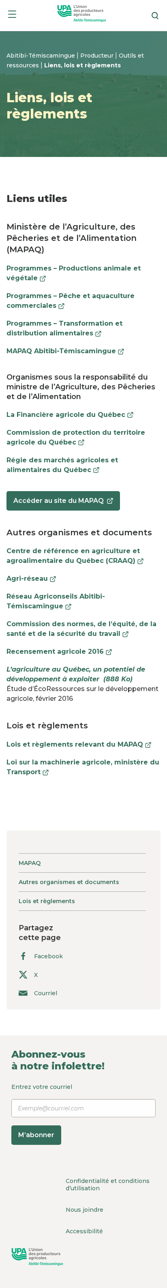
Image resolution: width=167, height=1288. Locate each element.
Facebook (48, 956)
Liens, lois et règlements (82, 65)
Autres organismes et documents (69, 882)
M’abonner (36, 1135)
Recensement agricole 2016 (59, 651)
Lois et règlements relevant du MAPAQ (78, 744)
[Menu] (12, 16)
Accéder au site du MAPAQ (58, 504)
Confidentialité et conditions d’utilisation (108, 1184)
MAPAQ (30, 863)
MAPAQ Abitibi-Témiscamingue (65, 351)
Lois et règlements (47, 901)
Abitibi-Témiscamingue (41, 55)
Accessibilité (84, 1231)
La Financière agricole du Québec (69, 415)
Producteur (97, 55)
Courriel (45, 993)
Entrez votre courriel (41, 1110)
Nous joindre (84, 1209)
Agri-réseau (31, 578)
